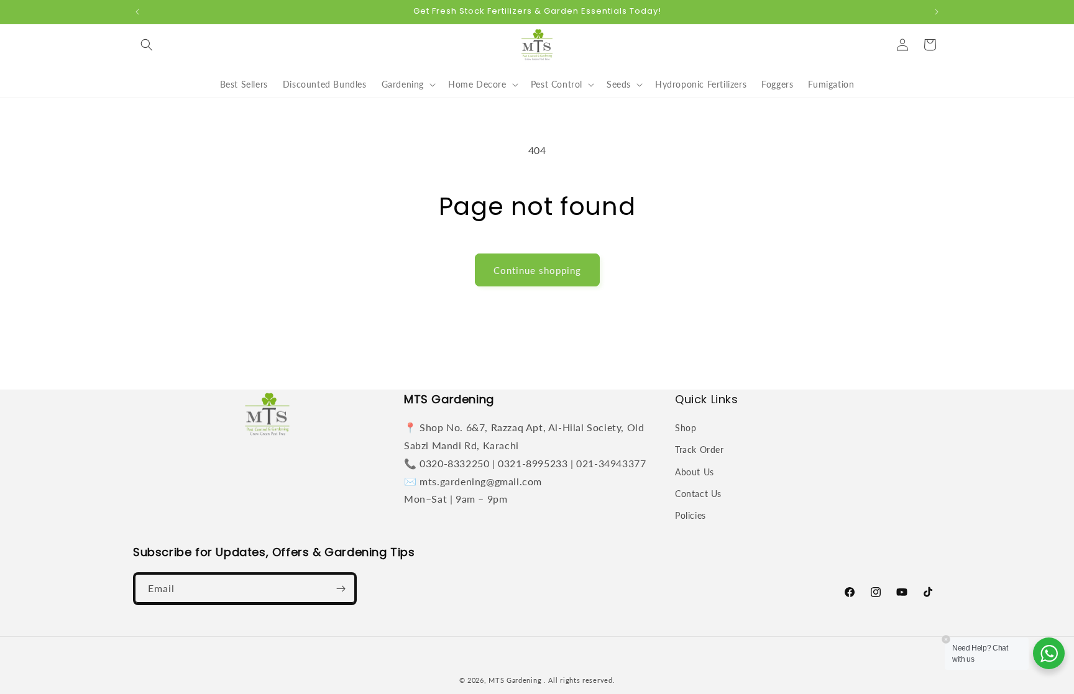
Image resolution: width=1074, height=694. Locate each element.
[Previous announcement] (137, 12)
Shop (685, 427)
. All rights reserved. (579, 680)
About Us (694, 472)
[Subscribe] (340, 588)
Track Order (699, 449)
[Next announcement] (936, 12)
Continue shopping (537, 270)
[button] (146, 44)
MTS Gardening (515, 680)
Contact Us (698, 493)
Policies (690, 515)
